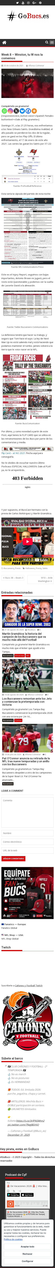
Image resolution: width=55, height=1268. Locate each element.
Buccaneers (9, 568)
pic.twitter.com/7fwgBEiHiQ (23, 1124)
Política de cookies (13, 1239)
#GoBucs (31, 629)
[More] (34, 111)
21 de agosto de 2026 (14, 629)
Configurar (27, 1261)
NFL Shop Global (9, 938)
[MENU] (52, 42)
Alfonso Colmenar (36, 65)
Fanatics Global (9, 927)
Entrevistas (19, 655)
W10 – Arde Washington (45, 579)
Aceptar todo (27, 1246)
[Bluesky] (22, 111)
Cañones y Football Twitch (28, 985)
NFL (27, 655)
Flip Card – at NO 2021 (13, 453)
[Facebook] (28, 111)
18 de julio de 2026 (12, 754)
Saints (45, 568)
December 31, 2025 (18, 1135)
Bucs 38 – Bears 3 (14, 577)
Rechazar (27, 1254)
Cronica (18, 720)
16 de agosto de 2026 (14, 694)
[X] (16, 111)
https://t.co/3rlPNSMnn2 (30, 1120)
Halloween (30, 568)
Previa (17, 568)
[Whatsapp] (4, 111)
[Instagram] (10, 111)
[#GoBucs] (4, 42)
